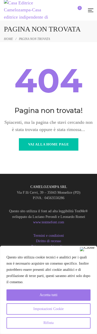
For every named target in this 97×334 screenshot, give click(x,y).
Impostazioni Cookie (48, 309)
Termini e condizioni (48, 236)
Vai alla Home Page (48, 144)
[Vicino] (87, 249)
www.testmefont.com (48, 222)
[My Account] (68, 11)
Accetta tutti (48, 295)
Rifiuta (48, 323)
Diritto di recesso (48, 241)
